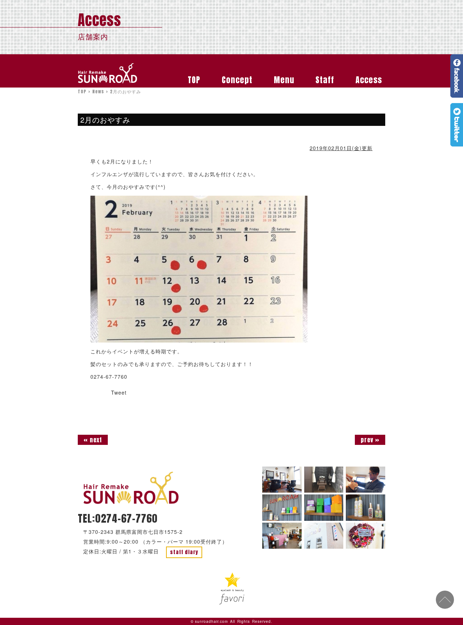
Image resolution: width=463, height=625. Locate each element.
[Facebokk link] (456, 94)
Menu (284, 80)
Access (369, 80)
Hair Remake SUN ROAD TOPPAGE (107, 73)
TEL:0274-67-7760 (118, 518)
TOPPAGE (131, 488)
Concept (237, 80)
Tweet (119, 392)
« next (93, 439)
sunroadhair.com (211, 621)
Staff (324, 80)
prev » (370, 439)
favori (231, 588)
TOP (194, 80)
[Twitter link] (456, 143)
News (98, 91)
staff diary (184, 552)
